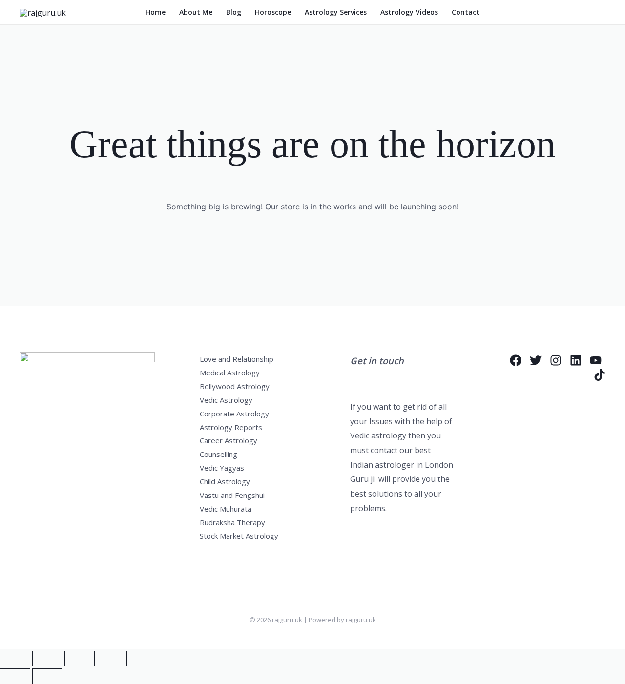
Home (156, 12)
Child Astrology (225, 481)
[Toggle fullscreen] (47, 658)
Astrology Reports (231, 427)
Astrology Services (336, 12)
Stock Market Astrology (239, 535)
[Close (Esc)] (112, 658)
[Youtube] (596, 360)
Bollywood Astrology (235, 386)
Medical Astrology (230, 372)
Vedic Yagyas (222, 468)
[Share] (79, 658)
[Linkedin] (576, 360)
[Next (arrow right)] (47, 676)
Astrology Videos (409, 12)
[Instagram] (556, 360)
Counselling (218, 454)
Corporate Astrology (234, 413)
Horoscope (273, 12)
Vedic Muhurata (225, 509)
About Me (195, 12)
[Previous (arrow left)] (15, 676)
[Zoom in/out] (15, 658)
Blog (233, 12)
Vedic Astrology (226, 400)
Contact (465, 12)
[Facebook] (515, 360)
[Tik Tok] (599, 375)
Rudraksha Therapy (232, 522)
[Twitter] (536, 360)
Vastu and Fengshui (232, 495)
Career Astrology (228, 440)
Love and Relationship (236, 359)
